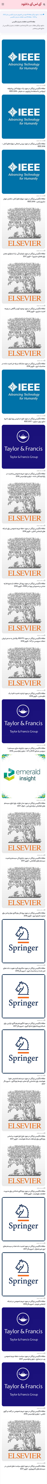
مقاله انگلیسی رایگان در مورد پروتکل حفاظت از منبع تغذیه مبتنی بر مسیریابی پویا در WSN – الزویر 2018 (24, 585)
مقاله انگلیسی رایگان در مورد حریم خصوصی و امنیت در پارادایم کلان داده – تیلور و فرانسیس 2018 (25, 475)
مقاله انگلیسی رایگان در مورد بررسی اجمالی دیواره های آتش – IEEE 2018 (23, 145)
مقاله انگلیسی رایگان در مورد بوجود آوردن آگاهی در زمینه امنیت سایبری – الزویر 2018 (25, 310)
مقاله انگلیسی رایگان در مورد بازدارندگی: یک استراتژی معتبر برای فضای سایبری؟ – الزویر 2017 (24, 255)
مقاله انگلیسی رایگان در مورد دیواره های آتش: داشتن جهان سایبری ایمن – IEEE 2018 (24, 200)
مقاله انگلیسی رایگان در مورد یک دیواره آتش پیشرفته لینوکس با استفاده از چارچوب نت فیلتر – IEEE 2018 (26, 90)
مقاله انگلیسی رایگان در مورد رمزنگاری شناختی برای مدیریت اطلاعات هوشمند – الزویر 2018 (24, 1193)
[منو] (3, 5)
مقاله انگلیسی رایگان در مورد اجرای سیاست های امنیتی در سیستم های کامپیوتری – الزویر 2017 (25, 1468)
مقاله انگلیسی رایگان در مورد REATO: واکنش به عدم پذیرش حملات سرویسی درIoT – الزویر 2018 (23, 640)
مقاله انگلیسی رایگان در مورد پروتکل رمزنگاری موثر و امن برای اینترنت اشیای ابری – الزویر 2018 (23, 914)
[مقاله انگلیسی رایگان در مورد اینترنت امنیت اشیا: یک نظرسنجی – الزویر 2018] (23, 666)
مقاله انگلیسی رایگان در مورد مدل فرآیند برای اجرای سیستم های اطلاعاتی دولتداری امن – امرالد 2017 (24, 805)
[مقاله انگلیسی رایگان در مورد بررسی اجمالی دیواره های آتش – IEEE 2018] (23, 117)
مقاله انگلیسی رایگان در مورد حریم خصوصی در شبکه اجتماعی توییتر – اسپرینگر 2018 (26, 1303)
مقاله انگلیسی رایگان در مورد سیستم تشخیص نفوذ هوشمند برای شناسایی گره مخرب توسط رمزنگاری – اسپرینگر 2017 (24, 1081)
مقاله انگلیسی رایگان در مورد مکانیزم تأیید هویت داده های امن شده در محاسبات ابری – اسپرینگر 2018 (24, 970)
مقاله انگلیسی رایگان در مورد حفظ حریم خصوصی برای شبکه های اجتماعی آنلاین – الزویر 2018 (24, 530)
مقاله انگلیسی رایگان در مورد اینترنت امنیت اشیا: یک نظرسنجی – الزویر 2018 (26, 695)
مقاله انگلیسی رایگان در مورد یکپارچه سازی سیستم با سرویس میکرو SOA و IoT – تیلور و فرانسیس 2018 (26, 750)
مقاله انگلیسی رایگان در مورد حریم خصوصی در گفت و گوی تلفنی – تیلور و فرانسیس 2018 (24, 1413)
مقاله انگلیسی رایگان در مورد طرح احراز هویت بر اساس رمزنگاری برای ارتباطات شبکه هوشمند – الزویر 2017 (26, 1138)
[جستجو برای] (44, 5)
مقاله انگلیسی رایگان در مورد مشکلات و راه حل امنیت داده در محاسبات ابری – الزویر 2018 (23, 365)
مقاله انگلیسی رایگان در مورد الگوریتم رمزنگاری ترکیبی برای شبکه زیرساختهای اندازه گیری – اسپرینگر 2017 (24, 1025)
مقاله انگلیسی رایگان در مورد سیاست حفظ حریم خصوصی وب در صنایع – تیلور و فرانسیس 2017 (24, 1358)
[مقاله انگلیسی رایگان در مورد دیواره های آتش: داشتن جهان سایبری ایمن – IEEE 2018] (23, 172)
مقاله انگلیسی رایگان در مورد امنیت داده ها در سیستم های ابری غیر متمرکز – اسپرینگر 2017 (24, 1248)
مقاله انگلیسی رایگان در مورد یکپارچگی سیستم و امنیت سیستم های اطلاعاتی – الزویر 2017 (25, 860)
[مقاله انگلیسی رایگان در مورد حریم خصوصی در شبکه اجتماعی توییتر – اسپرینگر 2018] (23, 1274)
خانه (41, 15)
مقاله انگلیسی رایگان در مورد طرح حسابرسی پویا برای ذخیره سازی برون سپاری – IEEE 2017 (24, 420)
